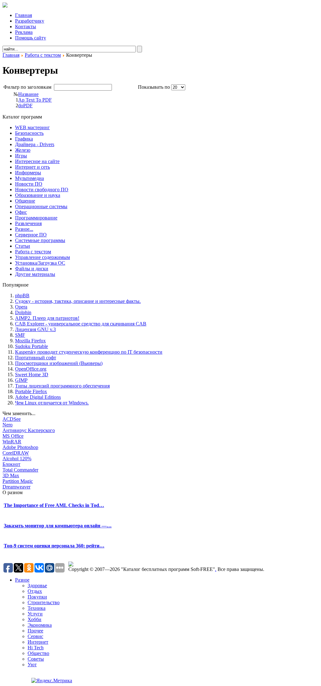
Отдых (35, 591)
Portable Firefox (31, 391)
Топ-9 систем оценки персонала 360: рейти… (54, 545)
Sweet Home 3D (31, 374)
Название (28, 94)
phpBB (22, 295)
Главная (11, 55)
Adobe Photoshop (20, 447)
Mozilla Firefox (30, 340)
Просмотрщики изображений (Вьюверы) (59, 363)
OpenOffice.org (30, 369)
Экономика (40, 625)
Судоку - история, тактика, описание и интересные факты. (78, 301)
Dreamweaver (16, 486)
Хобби (34, 619)
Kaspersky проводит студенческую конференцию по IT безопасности (88, 352)
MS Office (13, 436)
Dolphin (23, 312)
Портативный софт (35, 357)
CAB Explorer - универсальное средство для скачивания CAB (80, 323)
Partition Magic (18, 481)
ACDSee (12, 419)
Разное (22, 580)
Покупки (37, 596)
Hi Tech (36, 647)
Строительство (44, 602)
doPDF (25, 105)
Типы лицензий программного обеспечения (62, 385)
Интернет (38, 642)
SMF (20, 335)
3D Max (11, 475)
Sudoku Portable (31, 346)
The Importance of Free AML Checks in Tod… (54, 505)
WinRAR (12, 441)
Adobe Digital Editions (38, 397)
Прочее (35, 630)
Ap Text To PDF (35, 100)
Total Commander (20, 469)
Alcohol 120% (17, 458)
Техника (36, 608)
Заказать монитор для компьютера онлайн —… (58, 525)
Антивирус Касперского (29, 430)
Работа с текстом (43, 55)
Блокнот (11, 464)
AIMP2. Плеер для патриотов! (47, 318)
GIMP (21, 380)
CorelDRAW (16, 453)
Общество (38, 653)
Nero (8, 424)
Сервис (35, 636)
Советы (36, 659)
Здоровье (37, 585)
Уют (32, 664)
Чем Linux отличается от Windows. (52, 402)
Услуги (35, 613)
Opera (21, 306)
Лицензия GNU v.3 (35, 329)
